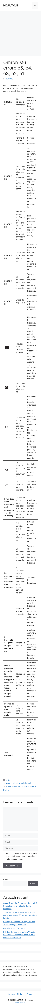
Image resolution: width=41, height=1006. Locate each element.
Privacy (29, 994)
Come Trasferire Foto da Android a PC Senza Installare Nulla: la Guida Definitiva (20, 906)
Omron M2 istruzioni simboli (18, 783)
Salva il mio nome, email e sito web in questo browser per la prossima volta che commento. (21, 856)
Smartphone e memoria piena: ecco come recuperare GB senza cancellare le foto (20, 915)
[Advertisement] (20, 32)
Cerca (5, 879)
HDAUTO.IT (10, 5)
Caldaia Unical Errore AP (14, 928)
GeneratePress (20, 1003)
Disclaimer (21, 994)
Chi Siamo (11, 994)
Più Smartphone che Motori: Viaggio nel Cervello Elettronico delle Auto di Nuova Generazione (19, 935)
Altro (8, 780)
